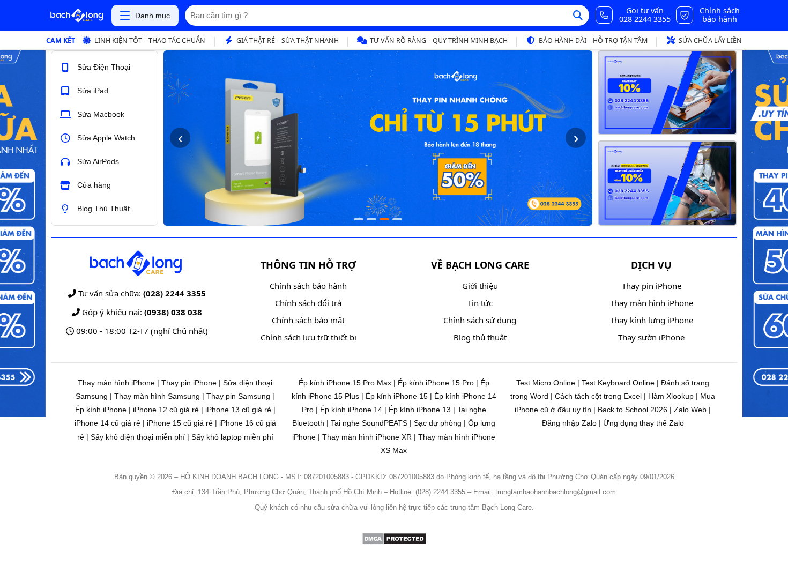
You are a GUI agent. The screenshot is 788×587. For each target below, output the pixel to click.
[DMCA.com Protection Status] (394, 542)
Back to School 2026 (632, 409)
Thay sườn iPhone (651, 337)
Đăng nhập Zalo (569, 423)
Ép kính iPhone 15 (397, 396)
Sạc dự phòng (438, 423)
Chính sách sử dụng (479, 320)
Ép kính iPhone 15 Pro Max (345, 382)
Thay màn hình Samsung (157, 396)
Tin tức (480, 303)
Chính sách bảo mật (308, 320)
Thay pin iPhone (651, 285)
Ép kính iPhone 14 (351, 409)
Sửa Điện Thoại (103, 67)
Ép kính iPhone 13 (420, 409)
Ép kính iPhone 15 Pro (436, 382)
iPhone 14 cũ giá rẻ (107, 423)
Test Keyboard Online (618, 382)
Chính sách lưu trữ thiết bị (308, 337)
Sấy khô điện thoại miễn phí (138, 437)
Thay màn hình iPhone (651, 303)
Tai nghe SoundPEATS (369, 423)
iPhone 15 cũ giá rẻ (180, 423)
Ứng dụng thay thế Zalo (643, 423)
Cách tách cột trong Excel (598, 396)
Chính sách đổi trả (308, 303)
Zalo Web (690, 409)
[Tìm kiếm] (578, 15)
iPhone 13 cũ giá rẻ (238, 409)
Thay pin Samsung (238, 396)
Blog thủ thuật (480, 337)
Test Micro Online (545, 382)
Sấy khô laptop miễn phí (232, 437)
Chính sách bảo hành (308, 285)
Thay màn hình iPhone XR (367, 437)
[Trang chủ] (76, 15)
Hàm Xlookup (671, 396)
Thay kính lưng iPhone (651, 320)
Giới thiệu (480, 285)
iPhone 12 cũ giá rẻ (166, 409)
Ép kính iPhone (101, 409)
